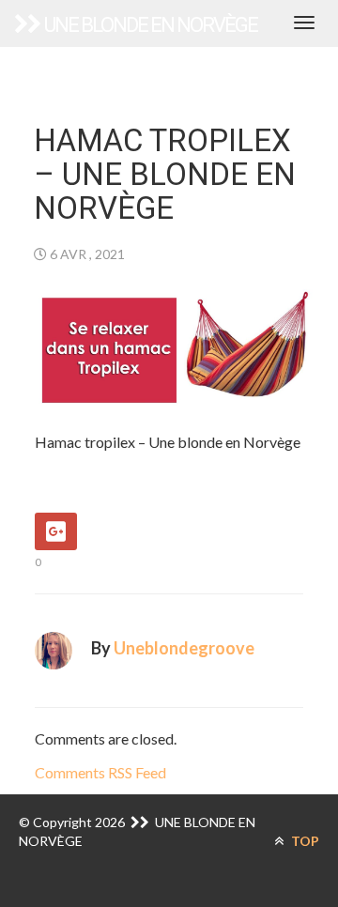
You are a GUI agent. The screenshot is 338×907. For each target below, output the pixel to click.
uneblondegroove (184, 648)
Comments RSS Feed (100, 772)
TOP (303, 841)
